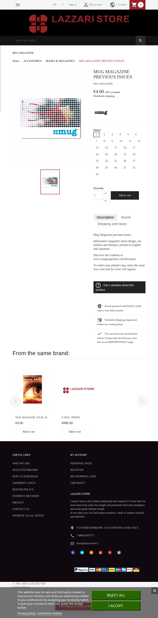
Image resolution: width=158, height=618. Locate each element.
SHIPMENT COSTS (24, 483)
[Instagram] (119, 552)
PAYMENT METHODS (26, 496)
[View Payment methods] (107, 568)
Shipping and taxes (112, 224)
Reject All (116, 595)
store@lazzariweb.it (87, 543)
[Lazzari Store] (79, 23)
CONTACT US (21, 509)
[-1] (106, 201)
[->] (142, 401)
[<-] (15, 401)
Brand (125, 217)
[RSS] (91, 552)
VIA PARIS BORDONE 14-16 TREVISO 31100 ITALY (107, 527)
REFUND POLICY (23, 489)
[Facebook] (73, 552)
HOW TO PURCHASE (25, 476)
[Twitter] (82, 552)
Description (105, 217)
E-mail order (71, 417)
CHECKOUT (77, 483)
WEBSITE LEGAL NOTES (28, 515)
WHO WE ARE (21, 463)
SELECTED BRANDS (25, 469)
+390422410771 (85, 535)
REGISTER (76, 469)
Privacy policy (27, 613)
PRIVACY (18, 502)
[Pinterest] (110, 552)
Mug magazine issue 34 (31, 417)
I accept (115, 605)
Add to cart (125, 195)
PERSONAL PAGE (81, 463)
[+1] (106, 193)
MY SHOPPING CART (83, 476)
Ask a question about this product (115, 287)
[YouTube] (101, 552)
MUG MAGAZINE (23, 53)
